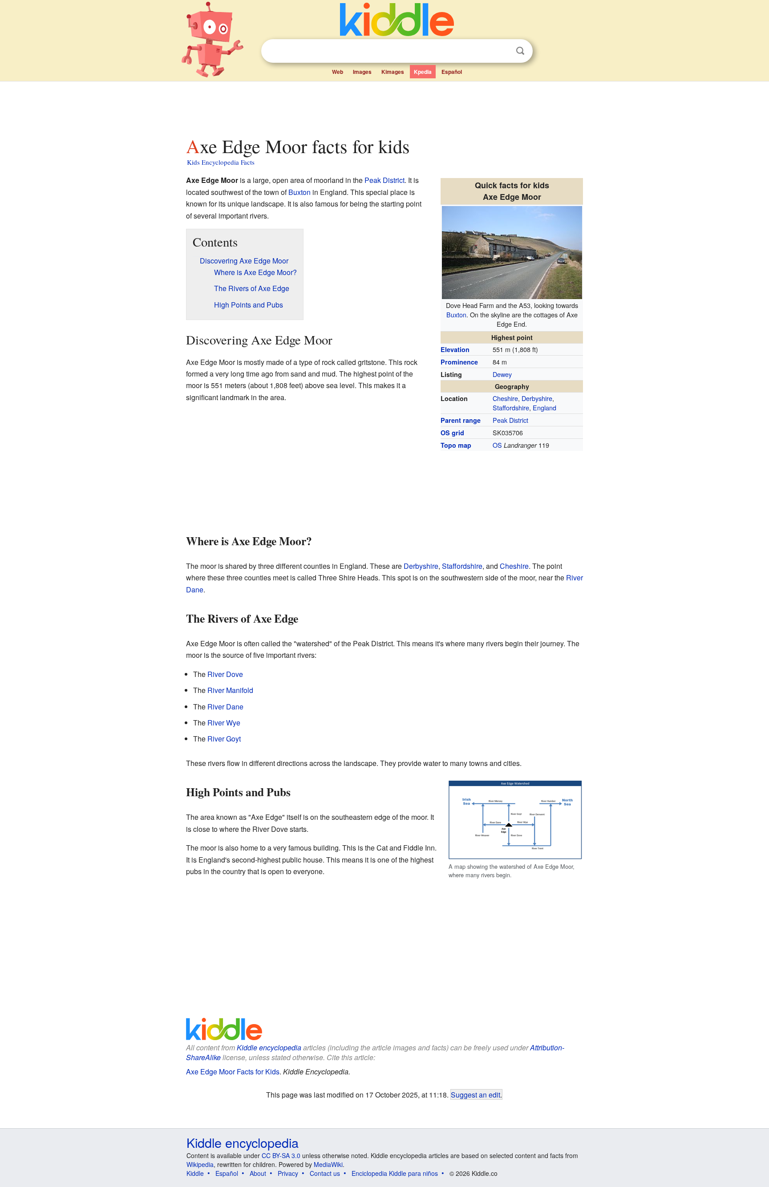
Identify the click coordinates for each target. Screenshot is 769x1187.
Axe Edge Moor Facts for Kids (232, 1071)
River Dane (225, 706)
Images (362, 72)
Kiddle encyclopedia (269, 1047)
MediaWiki (328, 1164)
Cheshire (505, 398)
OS (497, 445)
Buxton (456, 314)
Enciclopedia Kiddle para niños (395, 1173)
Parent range (461, 420)
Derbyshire (537, 398)
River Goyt (224, 738)
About (258, 1173)
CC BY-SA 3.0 (281, 1155)
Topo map (456, 445)
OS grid (452, 432)
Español (451, 72)
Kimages (392, 72)
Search (520, 51)
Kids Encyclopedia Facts (221, 162)
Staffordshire (511, 407)
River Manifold (230, 690)
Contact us (325, 1173)
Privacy (288, 1173)
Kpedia (423, 72)
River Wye (223, 722)
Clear (502, 51)
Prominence (459, 361)
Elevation (455, 349)
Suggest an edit (475, 1094)
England (544, 407)
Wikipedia (200, 1164)
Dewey (502, 374)
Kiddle (195, 1173)
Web (337, 72)
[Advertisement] (384, 106)
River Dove (225, 674)
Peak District (510, 420)
